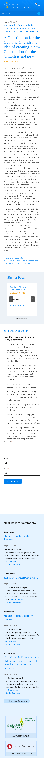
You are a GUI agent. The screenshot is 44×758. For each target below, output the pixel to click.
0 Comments (19, 305)
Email (6, 469)
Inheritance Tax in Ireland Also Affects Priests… (20, 288)
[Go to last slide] (11, 299)
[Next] (33, 299)
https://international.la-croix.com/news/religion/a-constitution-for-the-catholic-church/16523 (21, 261)
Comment (8, 442)
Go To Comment (13, 564)
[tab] (17, 318)
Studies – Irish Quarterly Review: (18, 537)
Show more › (11, 561)
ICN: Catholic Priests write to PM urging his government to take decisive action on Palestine (21, 663)
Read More (16, 299)
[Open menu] (39, 5)
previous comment (18, 701)
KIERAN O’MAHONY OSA (21, 577)
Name (6, 458)
